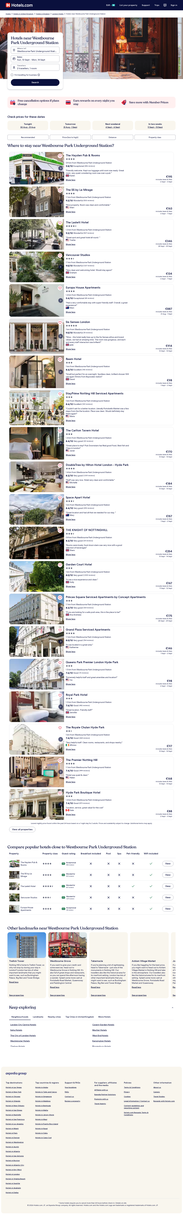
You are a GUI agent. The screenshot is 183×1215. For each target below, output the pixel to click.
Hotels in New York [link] (13, 1092)
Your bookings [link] (70, 1087)
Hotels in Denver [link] (13, 1138)
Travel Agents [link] (100, 1104)
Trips (156, 5)
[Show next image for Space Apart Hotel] (60, 509)
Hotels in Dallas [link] (12, 1192)
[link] (60, 156)
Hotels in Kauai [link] (41, 1128)
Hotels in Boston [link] (13, 1160)
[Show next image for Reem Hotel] (60, 372)
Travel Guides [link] (159, 1096)
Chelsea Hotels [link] (17, 1046)
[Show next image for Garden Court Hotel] (60, 576)
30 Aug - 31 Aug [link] (27, 127)
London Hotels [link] (57, 14)
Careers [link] (156, 1092)
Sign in (174, 5)
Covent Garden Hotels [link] (103, 1024)
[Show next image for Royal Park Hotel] (60, 706)
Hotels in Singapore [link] (43, 1096)
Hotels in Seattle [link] (13, 1183)
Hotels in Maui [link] (41, 1119)
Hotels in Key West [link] (14, 1170)
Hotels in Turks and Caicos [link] (46, 1092)
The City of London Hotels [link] (23, 1035)
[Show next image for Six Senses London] (60, 336)
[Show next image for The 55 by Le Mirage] (60, 201)
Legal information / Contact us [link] (137, 1101)
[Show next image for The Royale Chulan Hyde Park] (60, 739)
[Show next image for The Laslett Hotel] (60, 234)
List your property (128, 5)
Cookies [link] (127, 1096)
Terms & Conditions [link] (132, 1087)
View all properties (22, 829)
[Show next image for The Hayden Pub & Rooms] (60, 168)
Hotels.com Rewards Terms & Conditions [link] (136, 1113)
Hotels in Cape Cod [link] (43, 1138)
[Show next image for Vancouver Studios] (60, 267)
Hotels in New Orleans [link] (15, 1106)
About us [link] (157, 1087)
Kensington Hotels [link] (101, 1041)
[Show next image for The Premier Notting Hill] (60, 772)
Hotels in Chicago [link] (13, 1096)
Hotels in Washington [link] (15, 1142)
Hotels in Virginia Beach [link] (15, 1179)
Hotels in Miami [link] (12, 1128)
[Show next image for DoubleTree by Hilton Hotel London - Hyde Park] (60, 477)
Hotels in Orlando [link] (13, 1101)
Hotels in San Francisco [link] (15, 1119)
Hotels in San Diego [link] (14, 1110)
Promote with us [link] (101, 1099)
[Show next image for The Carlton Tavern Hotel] (60, 443)
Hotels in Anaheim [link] (13, 1188)
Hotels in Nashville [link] (13, 1115)
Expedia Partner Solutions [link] (105, 1094)
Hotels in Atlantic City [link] (15, 1165)
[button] (91, 1007)
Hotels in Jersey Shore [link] (44, 1115)
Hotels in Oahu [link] (41, 1133)
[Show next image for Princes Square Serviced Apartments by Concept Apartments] (60, 609)
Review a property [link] (72, 1101)
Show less (70, 180)
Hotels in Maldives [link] (43, 1101)
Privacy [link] (127, 1092)
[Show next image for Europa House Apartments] (60, 300)
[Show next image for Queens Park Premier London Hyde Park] (60, 674)
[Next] (175, 965)
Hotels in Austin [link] (12, 1147)
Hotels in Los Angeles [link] (15, 1124)
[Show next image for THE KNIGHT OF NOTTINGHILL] (60, 543)
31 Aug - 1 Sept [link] (70, 127)
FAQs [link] (67, 1092)
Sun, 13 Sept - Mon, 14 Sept (31, 59)
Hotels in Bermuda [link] (43, 1106)
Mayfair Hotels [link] (99, 1030)
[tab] (20, 1017)
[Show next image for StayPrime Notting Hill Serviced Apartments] (60, 407)
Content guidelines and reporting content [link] (134, 1107)
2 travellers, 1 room (27, 68)
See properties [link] (16, 995)
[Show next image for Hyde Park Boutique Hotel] (60, 804)
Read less (13, 982)
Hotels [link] (8, 14)
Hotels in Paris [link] (11, 1133)
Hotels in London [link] (13, 1174)
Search (35, 82)
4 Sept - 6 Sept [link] (113, 127)
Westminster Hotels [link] (20, 1041)
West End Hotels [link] (100, 1035)
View (168, 863)
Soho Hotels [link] (16, 1030)
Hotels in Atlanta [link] (13, 1151)
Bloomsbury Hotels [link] (101, 1046)
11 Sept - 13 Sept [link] (155, 127)
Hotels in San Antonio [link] (15, 1156)
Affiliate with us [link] (101, 1090)
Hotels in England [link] (43, 14)
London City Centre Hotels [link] (23, 1024)
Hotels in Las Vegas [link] (14, 1087)
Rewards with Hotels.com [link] (164, 1101)
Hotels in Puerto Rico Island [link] (46, 1124)
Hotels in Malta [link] (41, 1110)
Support (146, 5)
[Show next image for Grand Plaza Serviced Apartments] (60, 641)
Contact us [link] (69, 1096)
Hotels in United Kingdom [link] (23, 14)
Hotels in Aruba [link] (41, 1087)
